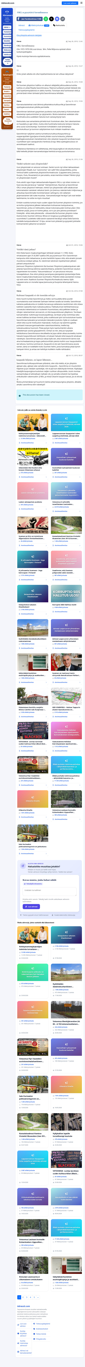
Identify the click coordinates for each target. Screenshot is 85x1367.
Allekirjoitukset (39, 25)
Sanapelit (7, 101)
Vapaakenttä (7, 96)
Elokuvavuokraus (7, 50)
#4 (67, 101)
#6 (67, 245)
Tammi (7, 109)
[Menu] (81, 3)
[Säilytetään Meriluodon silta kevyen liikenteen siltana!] (32, 464)
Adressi (21, 25)
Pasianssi (7, 87)
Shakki (7, 91)
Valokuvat (7, 55)
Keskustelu (60, 25)
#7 (67, 291)
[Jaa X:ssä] (51, 19)
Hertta (7, 105)
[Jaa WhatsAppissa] (45, 19)
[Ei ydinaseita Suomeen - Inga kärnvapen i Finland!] (32, 566)
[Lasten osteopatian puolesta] (32, 497)
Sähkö (7, 27)
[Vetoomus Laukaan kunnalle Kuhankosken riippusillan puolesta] (66, 806)
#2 (67, 66)
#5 (67, 159)
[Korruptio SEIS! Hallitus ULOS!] (66, 599)
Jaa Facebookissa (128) (31, 19)
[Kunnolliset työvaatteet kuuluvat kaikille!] (66, 464)
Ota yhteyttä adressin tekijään (29, 35)
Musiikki (7, 41)
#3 (67, 82)
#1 (67, 41)
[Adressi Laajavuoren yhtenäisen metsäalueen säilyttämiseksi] (66, 635)
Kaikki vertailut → (7, 61)
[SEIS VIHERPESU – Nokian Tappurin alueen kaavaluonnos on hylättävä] (66, 703)
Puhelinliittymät (7, 32)
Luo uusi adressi (70, 3)
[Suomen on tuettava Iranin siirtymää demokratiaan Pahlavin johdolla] (66, 669)
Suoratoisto (7, 36)
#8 (67, 355)
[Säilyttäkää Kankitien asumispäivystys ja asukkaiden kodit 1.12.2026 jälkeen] (32, 669)
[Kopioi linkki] (62, 19)
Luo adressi (33, 906)
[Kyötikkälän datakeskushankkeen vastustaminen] (32, 635)
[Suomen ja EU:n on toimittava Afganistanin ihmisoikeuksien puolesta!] (32, 532)
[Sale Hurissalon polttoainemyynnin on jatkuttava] (32, 840)
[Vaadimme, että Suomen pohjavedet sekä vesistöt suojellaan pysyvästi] (66, 566)
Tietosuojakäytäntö (26, 30)
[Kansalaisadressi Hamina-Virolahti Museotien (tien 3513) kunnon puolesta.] (66, 532)
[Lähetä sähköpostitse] (57, 19)
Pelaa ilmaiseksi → (8, 121)
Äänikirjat (7, 45)
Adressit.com (7, 3)
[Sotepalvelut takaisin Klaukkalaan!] (32, 600)
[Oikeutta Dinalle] (32, 805)
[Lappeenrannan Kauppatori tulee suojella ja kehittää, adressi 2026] (66, 429)
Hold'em (7, 114)
